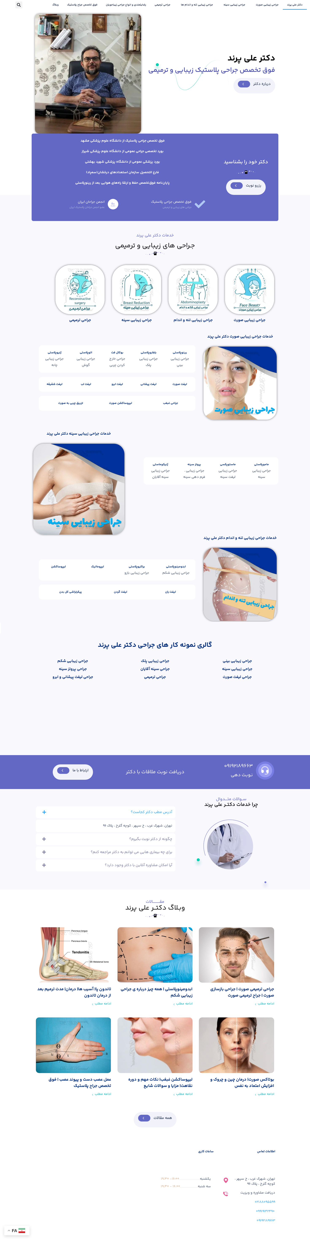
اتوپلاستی (86, 352)
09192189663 (238, 766)
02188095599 (265, 1202)
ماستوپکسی (228, 464)
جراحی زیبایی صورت (267, 5)
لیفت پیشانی (148, 384)
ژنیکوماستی (160, 464)
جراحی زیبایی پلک (155, 661)
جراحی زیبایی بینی (237, 661)
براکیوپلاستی (137, 566)
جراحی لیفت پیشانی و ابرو (73, 677)
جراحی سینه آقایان (155, 669)
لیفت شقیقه (54, 384)
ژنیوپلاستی (54, 352)
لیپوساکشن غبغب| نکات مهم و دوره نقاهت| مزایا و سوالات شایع (160, 1082)
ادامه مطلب (266, 1003)
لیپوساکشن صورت (120, 403)
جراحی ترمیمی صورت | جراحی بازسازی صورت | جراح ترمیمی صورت (242, 992)
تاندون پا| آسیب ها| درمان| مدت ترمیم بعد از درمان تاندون (74, 992)
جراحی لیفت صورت (237, 677)
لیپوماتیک (97, 566)
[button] (18, 4)
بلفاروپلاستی (148, 352)
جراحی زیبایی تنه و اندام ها (197, 5)
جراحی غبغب (170, 403)
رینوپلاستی (180, 352)
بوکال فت (117, 352)
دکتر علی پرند (295, 5)
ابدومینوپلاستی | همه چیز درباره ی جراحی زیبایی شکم (157, 992)
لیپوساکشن (58, 566)
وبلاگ (55, 5)
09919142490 (265, 1211)
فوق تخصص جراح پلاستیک (82, 5)
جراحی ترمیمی (162, 5)
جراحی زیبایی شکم (72, 661)
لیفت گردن (120, 592)
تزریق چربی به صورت (70, 403)
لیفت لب (86, 384)
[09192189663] (265, 770)
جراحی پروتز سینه (73, 669)
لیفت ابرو (117, 384)
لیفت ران (170, 592)
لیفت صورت (180, 384)
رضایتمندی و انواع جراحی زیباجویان (126, 5)
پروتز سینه (194, 464)
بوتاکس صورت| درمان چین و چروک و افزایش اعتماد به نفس (242, 1082)
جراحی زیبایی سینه (234, 5)
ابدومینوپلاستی (176, 566)
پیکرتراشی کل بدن (70, 592)
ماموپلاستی (261, 464)
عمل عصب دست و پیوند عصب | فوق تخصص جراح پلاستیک (80, 1082)
